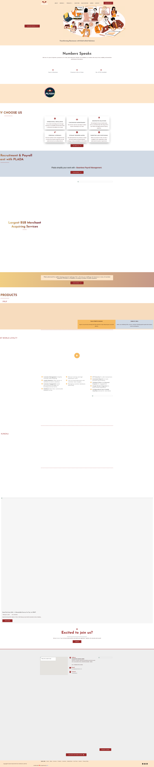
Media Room (69, 761)
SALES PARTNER (84, 3)
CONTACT (97, 3)
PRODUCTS (69, 3)
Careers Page (59, 638)
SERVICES (62, 3)
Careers (80, 761)
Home (47, 761)
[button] (64, 3)
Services (55, 761)
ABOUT (56, 3)
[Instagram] (145, 764)
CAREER (91, 3)
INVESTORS (76, 3)
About (51, 761)
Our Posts (75, 761)
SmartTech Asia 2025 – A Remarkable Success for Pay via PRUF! (19, 612)
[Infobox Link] (77, 355)
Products (59, 761)
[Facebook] (142, 764)
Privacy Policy (85, 761)
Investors (64, 761)
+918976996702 (74, 673)
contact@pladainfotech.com (77, 668)
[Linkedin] (147, 764)
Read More (7, 620)
